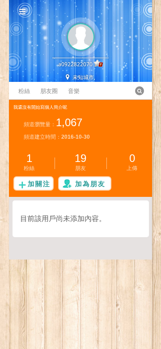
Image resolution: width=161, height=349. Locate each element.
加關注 (39, 183)
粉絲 (24, 91)
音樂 (74, 91)
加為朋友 (90, 183)
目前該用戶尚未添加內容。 (63, 218)
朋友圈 (49, 91)
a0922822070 (75, 64)
